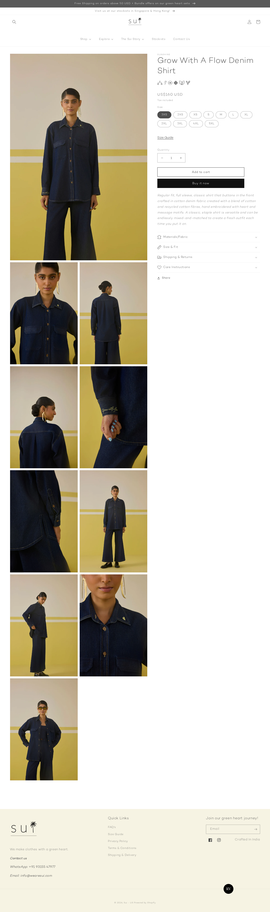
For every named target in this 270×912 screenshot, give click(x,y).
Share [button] (166, 278)
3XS (164, 114)
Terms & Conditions (122, 848)
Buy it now (200, 183)
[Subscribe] (255, 829)
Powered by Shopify (145, 903)
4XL (196, 123)
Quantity (163, 150)
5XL (211, 123)
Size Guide (165, 138)
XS (195, 114)
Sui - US (128, 903)
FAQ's (112, 827)
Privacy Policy (118, 841)
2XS (180, 114)
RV (228, 889)
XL (246, 114)
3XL (180, 123)
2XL (164, 123)
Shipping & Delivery (122, 855)
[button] (14, 22)
